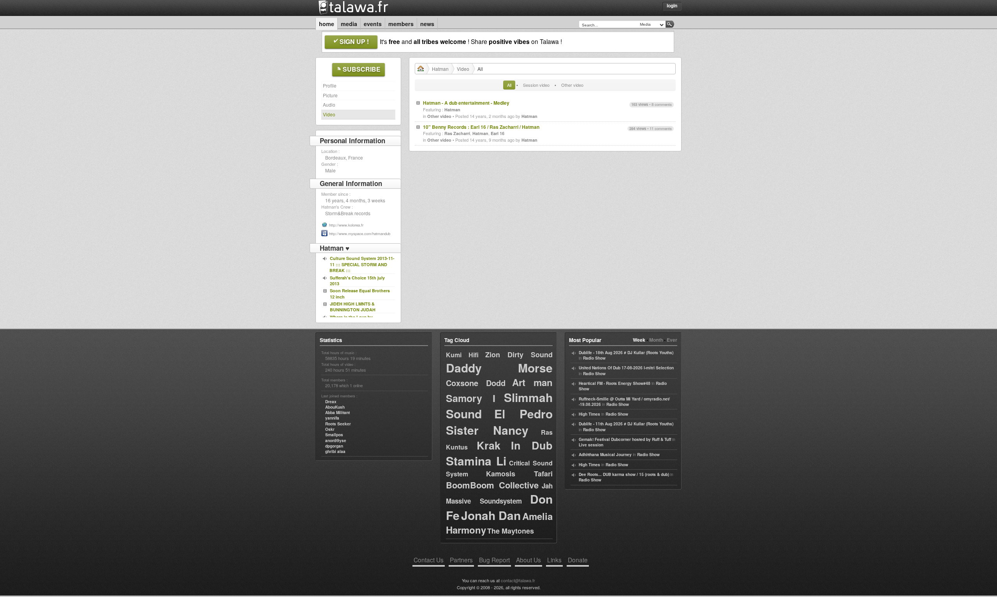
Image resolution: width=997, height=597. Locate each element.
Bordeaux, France (344, 157)
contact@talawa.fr (518, 580)
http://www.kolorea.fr (346, 225)
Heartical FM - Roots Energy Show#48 (614, 383)
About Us (528, 559)
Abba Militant (337, 412)
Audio (329, 104)
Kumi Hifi (462, 354)
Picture (330, 95)
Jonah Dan (491, 515)
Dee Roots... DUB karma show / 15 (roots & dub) (624, 474)
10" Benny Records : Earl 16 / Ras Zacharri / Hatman (481, 126)
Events (373, 24)
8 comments (662, 104)
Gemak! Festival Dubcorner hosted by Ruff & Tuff (625, 439)
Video (329, 114)
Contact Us (429, 559)
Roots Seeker (338, 424)
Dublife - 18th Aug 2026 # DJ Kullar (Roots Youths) (626, 352)
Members (401, 24)
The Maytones (510, 531)
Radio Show (594, 358)
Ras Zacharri (457, 133)
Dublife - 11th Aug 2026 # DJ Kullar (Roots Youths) (626, 424)
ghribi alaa (335, 451)
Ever (672, 339)
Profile (329, 85)
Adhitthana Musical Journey (605, 454)
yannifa (332, 418)
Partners (461, 559)
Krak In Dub (515, 445)
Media (349, 24)
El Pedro (523, 413)
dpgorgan (334, 446)
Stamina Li (476, 460)
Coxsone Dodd (476, 382)
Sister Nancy (487, 429)
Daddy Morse (499, 367)
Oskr (330, 429)
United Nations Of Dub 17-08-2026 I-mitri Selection (626, 367)
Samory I (470, 398)
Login (672, 5)
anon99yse (335, 440)
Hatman (440, 68)
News (427, 24)
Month (656, 339)
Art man (532, 382)
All (509, 85)
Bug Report (494, 559)
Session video (536, 85)
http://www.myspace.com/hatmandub (359, 233)
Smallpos (334, 434)
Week (639, 339)
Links (554, 559)
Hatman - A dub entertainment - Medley (466, 102)
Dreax (330, 401)
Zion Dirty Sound (519, 354)
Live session (591, 445)
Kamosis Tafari (519, 474)
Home (326, 24)
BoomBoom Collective (492, 485)
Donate (578, 559)
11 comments (661, 128)
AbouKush (335, 407)
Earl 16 (497, 133)
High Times (589, 414)
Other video (572, 85)
